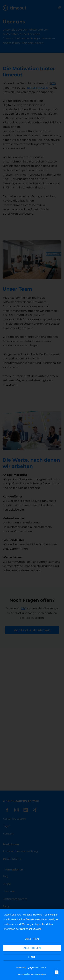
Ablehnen (32, 938)
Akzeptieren (32, 948)
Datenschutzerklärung (37, 974)
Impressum (22, 974)
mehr (32, 957)
